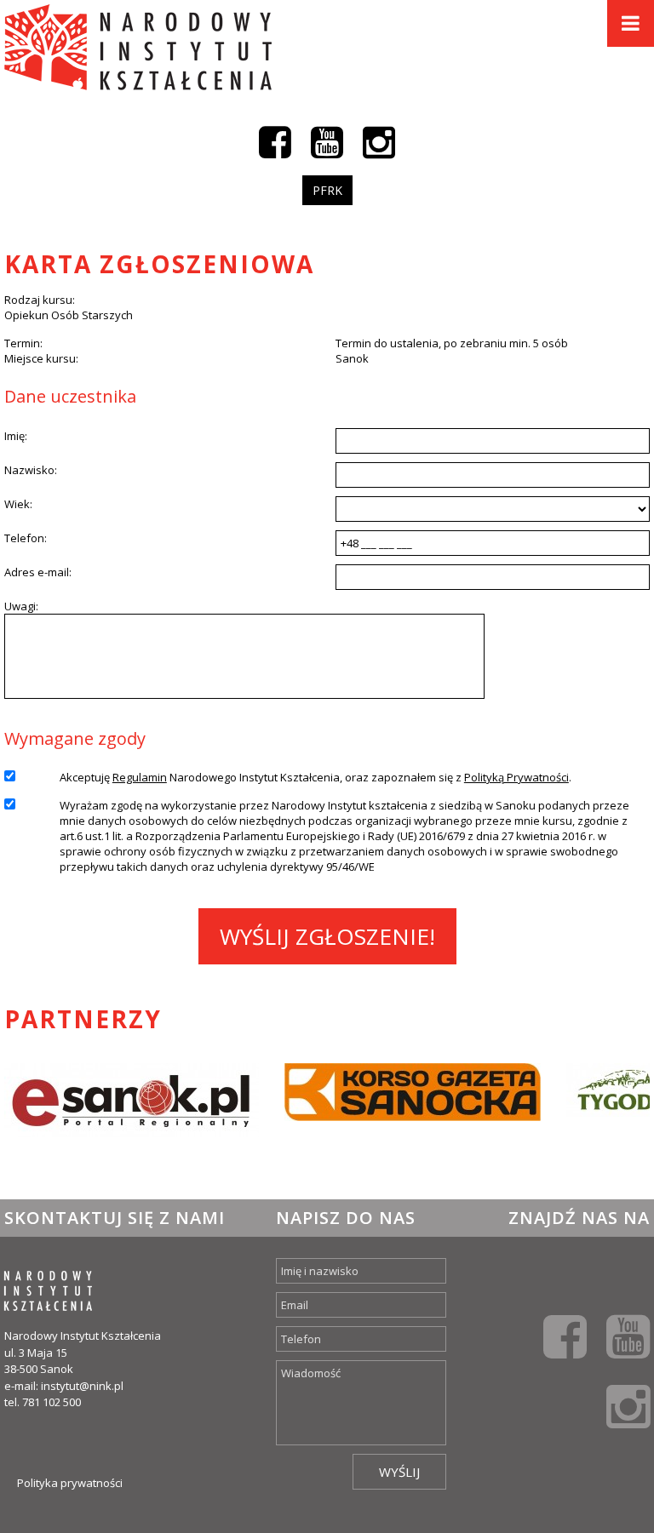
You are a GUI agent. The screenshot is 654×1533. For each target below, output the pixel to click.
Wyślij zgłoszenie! (327, 936)
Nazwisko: (30, 470)
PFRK (327, 190)
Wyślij (399, 1471)
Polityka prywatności (70, 1482)
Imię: (15, 435)
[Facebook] (275, 141)
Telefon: (25, 538)
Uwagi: (21, 606)
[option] (131, 1114)
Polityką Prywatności (516, 777)
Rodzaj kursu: (39, 299)
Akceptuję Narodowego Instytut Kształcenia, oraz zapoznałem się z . (315, 777)
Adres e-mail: (38, 572)
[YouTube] (327, 141)
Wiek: (18, 504)
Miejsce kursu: (41, 358)
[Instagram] (379, 141)
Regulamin (139, 777)
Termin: (23, 343)
